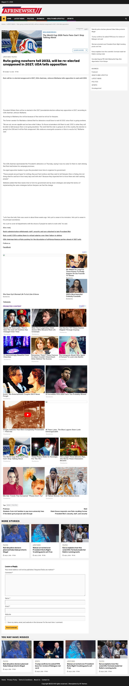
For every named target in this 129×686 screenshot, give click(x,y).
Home (9, 19)
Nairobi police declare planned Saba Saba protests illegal (15, 550)
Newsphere (73, 684)
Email (7, 606)
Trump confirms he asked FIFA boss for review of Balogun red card (48, 666)
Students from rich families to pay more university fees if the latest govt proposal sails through (23, 511)
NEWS (9, 505)
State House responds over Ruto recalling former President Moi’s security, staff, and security (69, 511)
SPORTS (70, 19)
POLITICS (30, 19)
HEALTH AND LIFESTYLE (55, 19)
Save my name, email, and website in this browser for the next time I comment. (35, 622)
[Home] (4, 18)
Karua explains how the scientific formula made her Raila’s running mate (74, 550)
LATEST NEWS (19, 19)
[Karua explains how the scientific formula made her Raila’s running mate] (75, 533)
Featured (95, 72)
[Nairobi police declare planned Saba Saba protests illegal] (15, 533)
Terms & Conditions (25, 680)
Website (8, 614)
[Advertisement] (45, 95)
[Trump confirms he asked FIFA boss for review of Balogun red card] (49, 649)
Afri (18, 72)
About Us (37, 680)
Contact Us (45, 680)
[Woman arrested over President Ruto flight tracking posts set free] (45, 533)
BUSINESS (40, 19)
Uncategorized (96, 88)
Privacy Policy (12, 680)
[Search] (126, 19)
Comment (9, 573)
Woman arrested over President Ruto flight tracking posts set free (42, 550)
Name (7, 598)
